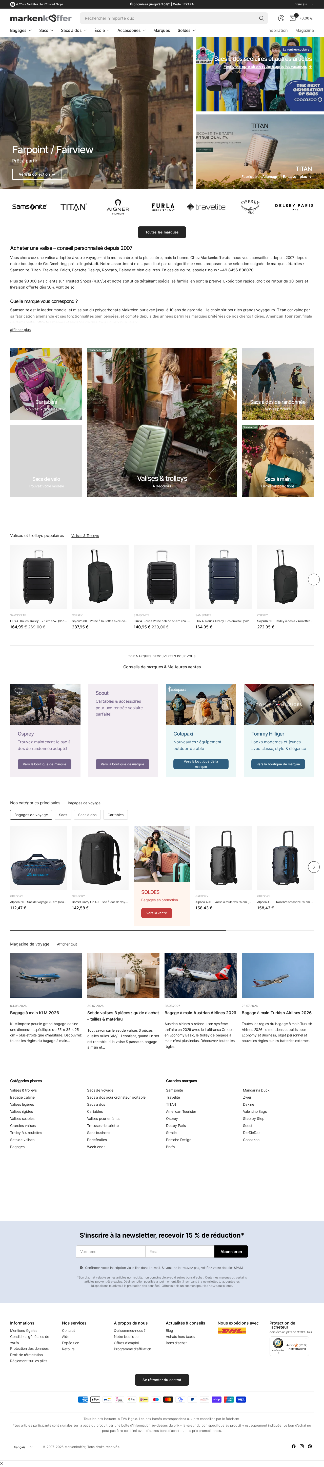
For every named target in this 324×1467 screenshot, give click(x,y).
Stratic (171, 1132)
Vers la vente (156, 913)
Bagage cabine (22, 1097)
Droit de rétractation (26, 1355)
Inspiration (278, 30)
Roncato (109, 270)
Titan (35, 270)
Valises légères (22, 1104)
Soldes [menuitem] (184, 30)
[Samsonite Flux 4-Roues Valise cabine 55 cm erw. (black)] (162, 577)
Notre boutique (126, 1336)
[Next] (314, 579)
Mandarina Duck (256, 1090)
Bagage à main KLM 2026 (34, 1012)
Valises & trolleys (23, 1090)
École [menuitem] (99, 30)
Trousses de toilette (103, 1125)
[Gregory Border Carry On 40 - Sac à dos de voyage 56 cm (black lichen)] (100, 858)
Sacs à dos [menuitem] (71, 30)
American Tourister (181, 1111)
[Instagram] (302, 1446)
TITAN (171, 1104)
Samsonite (19, 270)
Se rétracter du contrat (162, 1380)
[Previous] (10, 579)
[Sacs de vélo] (46, 461)
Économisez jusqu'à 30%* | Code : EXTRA (162, 4)
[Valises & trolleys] (162, 422)
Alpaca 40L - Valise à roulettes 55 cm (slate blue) (223, 902)
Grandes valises (23, 1125)
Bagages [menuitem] (18, 30)
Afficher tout (67, 944)
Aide (65, 1336)
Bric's (65, 270)
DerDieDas (251, 1132)
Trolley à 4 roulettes (26, 1132)
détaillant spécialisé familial (164, 281)
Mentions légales (23, 1330)
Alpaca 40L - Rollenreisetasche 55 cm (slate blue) (285, 902)
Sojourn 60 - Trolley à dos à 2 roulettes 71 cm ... (285, 621)
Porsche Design (86, 270)
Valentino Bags (255, 1111)
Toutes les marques (162, 232)
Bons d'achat (176, 1343)
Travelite (50, 270)
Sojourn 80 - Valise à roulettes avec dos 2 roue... (100, 621)
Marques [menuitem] (161, 30)
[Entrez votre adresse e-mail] (231, 1251)
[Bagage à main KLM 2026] (46, 975)
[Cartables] (46, 384)
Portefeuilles (97, 1140)
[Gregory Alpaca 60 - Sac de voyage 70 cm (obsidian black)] (38, 858)
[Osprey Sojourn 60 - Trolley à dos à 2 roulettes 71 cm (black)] (285, 577)
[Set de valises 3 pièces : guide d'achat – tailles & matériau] (123, 975)
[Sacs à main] (278, 461)
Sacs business (98, 1132)
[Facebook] (294, 1446)
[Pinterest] (310, 1446)
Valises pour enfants (103, 1118)
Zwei (247, 1097)
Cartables (116, 815)
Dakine (248, 1104)
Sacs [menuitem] (43, 30)
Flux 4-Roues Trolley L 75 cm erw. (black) (38, 621)
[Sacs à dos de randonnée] (278, 384)
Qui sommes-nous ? (130, 1330)
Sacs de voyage (100, 1090)
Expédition (70, 1343)
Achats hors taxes (180, 1336)
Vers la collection (37, 174)
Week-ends (96, 1147)
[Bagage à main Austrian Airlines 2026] (201, 975)
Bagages (17, 1147)
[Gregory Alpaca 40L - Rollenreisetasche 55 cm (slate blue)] (285, 858)
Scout (247, 1125)
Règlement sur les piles (28, 1361)
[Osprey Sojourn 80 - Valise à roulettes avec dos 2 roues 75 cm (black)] (100, 577)
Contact (68, 1330)
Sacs (63, 815)
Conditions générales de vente (29, 1339)
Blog (169, 1330)
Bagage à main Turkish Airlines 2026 (276, 1012)
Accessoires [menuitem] (129, 30)
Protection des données (29, 1348)
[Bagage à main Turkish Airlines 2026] (278, 975)
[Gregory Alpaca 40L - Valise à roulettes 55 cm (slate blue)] (223, 858)
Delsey (125, 270)
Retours (68, 1349)
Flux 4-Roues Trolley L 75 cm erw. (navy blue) (223, 621)
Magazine (304, 30)
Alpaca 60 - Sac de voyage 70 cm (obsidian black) (38, 902)
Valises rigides (21, 1111)
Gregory (16, 896)
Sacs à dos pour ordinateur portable (116, 1097)
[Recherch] (261, 18)
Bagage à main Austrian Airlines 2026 (200, 1012)
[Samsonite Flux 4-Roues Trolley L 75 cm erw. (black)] (38, 577)
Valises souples (22, 1118)
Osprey (77, 615)
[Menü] (306, 1339)
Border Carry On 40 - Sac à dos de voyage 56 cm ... (100, 902)
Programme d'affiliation (132, 1349)
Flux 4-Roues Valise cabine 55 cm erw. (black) (162, 621)
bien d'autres (148, 270)
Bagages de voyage (84, 803)
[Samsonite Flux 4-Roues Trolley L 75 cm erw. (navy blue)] (223, 577)
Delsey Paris (176, 1125)
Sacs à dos (87, 815)
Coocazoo (251, 1140)
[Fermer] (1, 1463)
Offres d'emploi (126, 1343)
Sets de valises (22, 1140)
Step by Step (254, 1118)
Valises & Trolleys (85, 535)
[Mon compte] (281, 18)
